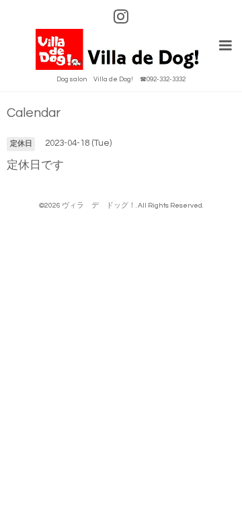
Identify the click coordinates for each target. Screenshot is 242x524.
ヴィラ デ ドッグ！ (99, 205)
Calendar (34, 113)
